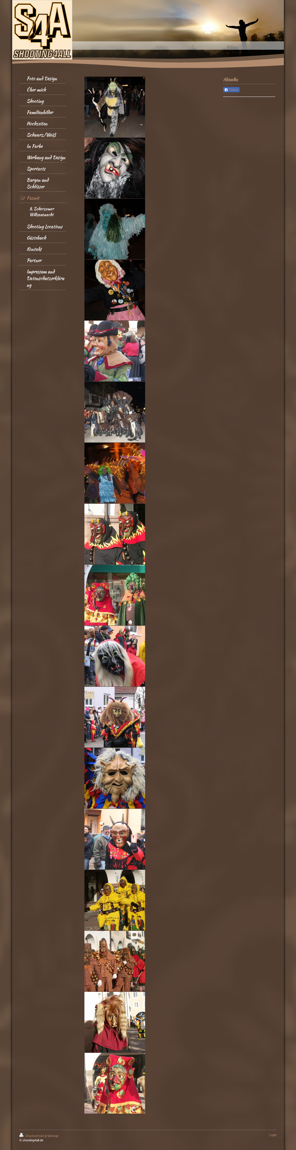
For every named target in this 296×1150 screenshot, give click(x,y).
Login (273, 1135)
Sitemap (52, 1136)
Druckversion (35, 1136)
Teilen (233, 90)
